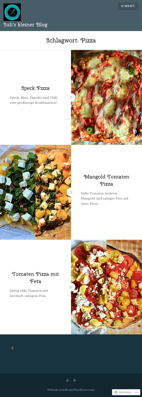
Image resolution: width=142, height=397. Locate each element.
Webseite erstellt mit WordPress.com (70, 389)
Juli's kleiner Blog (25, 24)
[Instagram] (67, 380)
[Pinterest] (74, 380)
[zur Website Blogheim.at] (12, 348)
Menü (130, 6)
